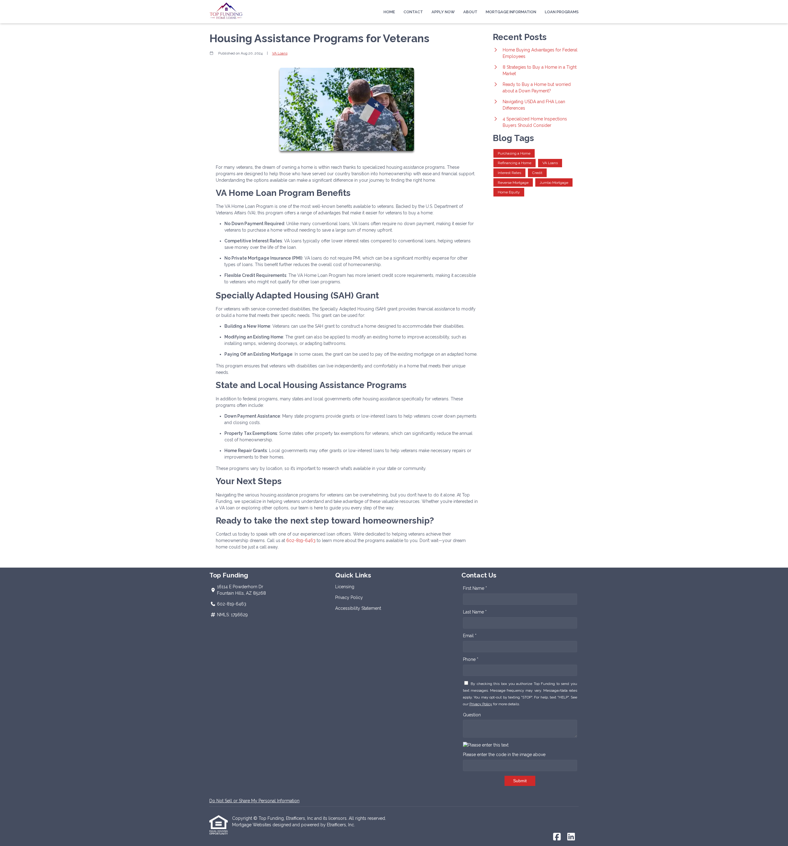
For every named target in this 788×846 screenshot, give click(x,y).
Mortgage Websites (252, 824)
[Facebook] (557, 837)
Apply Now (443, 12)
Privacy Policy (349, 597)
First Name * (475, 588)
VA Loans (279, 53)
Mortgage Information (511, 12)
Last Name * (475, 611)
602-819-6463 (301, 540)
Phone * (470, 659)
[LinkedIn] (571, 837)
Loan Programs (562, 12)
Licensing (344, 586)
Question (472, 714)
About (470, 12)
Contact (413, 12)
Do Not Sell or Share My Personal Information (254, 800)
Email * (469, 635)
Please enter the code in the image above (504, 754)
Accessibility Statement (358, 608)
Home (389, 12)
